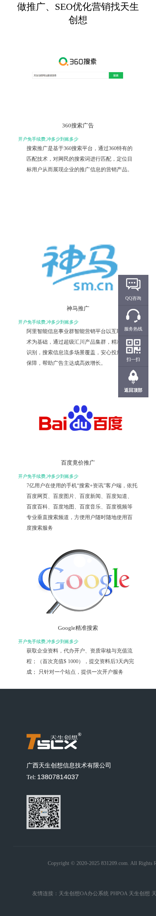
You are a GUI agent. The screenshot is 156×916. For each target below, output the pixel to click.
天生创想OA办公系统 (84, 893)
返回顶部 (133, 390)
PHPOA (118, 893)
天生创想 (139, 893)
